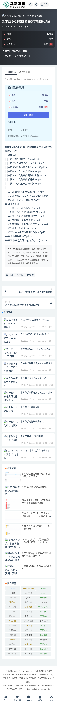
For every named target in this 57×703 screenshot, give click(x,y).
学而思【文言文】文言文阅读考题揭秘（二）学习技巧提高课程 (36, 516)
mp (28, 593)
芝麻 (28, 640)
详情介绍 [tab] (12, 72)
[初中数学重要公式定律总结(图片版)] (11, 367)
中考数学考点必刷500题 (32, 436)
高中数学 (12, 654)
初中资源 (27, 79)
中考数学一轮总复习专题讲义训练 (36, 393)
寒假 (44, 621)
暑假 (12, 630)
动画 (28, 612)
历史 (12, 616)
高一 (28, 649)
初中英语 (43, 607)
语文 (28, 644)
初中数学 (5, 27)
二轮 (43, 602)
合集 (28, 616)
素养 (12, 640)
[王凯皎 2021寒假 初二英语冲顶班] (13, 570)
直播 (12, 635)
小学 (12, 626)
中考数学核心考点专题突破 (33, 378)
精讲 (43, 635)
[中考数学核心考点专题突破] (11, 382)
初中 (28, 607)
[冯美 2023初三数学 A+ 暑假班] (11, 323)
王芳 (43, 630)
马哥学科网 (39, 671)
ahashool (28, 588)
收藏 (10, 275)
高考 (43, 654)
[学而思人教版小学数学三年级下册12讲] (13, 530)
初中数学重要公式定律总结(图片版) (37, 363)
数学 (43, 626)
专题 (12, 602)
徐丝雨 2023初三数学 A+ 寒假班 (36, 349)
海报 (20, 275)
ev (43, 588)
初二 (12, 612)
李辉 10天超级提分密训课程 (35, 487)
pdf (13, 598)
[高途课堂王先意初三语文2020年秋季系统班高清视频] (13, 504)
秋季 (28, 635)
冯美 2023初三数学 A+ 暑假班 (34, 320)
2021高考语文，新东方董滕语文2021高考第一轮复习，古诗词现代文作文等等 (36, 542)
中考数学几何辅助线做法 (32, 422)
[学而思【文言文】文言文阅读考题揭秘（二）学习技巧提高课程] (13, 517)
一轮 (43, 598)
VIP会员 (28, 700)
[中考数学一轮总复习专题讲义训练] (11, 396)
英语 (43, 640)
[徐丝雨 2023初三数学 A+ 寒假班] (11, 353)
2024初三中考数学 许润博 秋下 (35, 451)
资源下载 (17, 700)
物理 (28, 630)
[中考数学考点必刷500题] (11, 438)
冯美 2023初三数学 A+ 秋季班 (34, 334)
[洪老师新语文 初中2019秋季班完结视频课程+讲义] (13, 559)
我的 (40, 700)
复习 (43, 616)
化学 (43, 612)
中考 (28, 602)
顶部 (51, 700)
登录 (45, 4)
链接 (31, 275)
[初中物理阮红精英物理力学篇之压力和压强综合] (13, 477)
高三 (44, 649)
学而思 (28, 621)
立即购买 (28, 115)
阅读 (43, 644)
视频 (12, 644)
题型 (12, 649)
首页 (18, 79)
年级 (28, 626)
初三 (12, 607)
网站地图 (9, 671)
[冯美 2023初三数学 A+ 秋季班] (11, 338)
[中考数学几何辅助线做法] (11, 424)
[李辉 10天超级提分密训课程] (13, 491)
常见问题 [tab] (26, 72)
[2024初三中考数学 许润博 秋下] (11, 454)
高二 (28, 654)
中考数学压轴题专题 (30, 407)
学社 (12, 621)
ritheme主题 (45, 689)
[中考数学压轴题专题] (11, 409)
